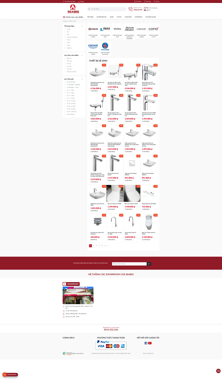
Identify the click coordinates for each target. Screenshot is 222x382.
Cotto (68, 42)
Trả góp (81, 1)
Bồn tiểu (69, 69)
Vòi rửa (69, 63)
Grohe (68, 45)
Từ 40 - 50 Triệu (71, 109)
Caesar (69, 40)
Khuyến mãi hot (102, 17)
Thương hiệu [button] (74, 26)
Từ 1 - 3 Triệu (70, 90)
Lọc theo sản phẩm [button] (74, 55)
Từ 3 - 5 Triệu (70, 92)
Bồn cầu (69, 58)
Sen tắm (69, 66)
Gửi (149, 264)
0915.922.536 (73, 310)
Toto (68, 34)
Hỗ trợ (156, 1)
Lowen (68, 29)
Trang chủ (65, 21)
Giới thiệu (90, 17)
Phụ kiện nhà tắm (71, 71)
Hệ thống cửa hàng (69, 1)
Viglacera (69, 48)
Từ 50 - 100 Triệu (71, 111)
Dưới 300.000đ (71, 82)
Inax (68, 31)
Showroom (138, 17)
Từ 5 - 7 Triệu (70, 95)
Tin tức (119, 17)
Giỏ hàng (147, 1)
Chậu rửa (69, 61)
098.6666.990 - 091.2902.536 (78, 313)
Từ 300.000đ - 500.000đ (73, 84)
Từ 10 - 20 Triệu (71, 101)
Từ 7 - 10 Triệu (71, 98)
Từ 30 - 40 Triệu (71, 106)
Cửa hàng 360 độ (150, 17)
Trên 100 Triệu (70, 114)
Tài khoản (137, 1)
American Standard (72, 37)
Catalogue (128, 17)
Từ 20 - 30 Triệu (71, 103)
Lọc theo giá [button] (74, 79)
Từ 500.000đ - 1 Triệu (72, 87)
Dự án (112, 17)
